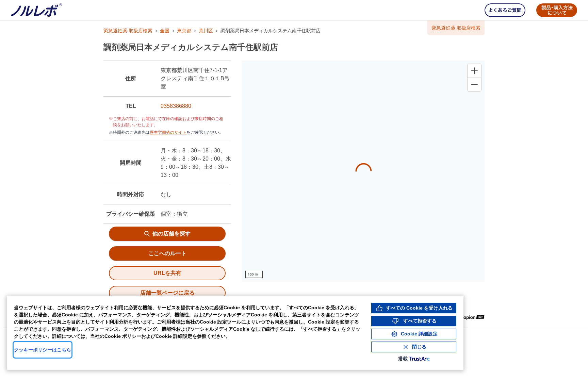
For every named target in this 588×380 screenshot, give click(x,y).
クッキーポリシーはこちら (42, 349)
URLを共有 (167, 273)
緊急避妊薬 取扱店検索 (127, 30)
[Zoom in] (474, 71)
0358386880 (176, 106)
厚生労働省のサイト (168, 132)
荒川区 (206, 30)
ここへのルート (167, 253)
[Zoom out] (474, 84)
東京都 (184, 30)
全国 (164, 30)
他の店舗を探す (171, 233)
